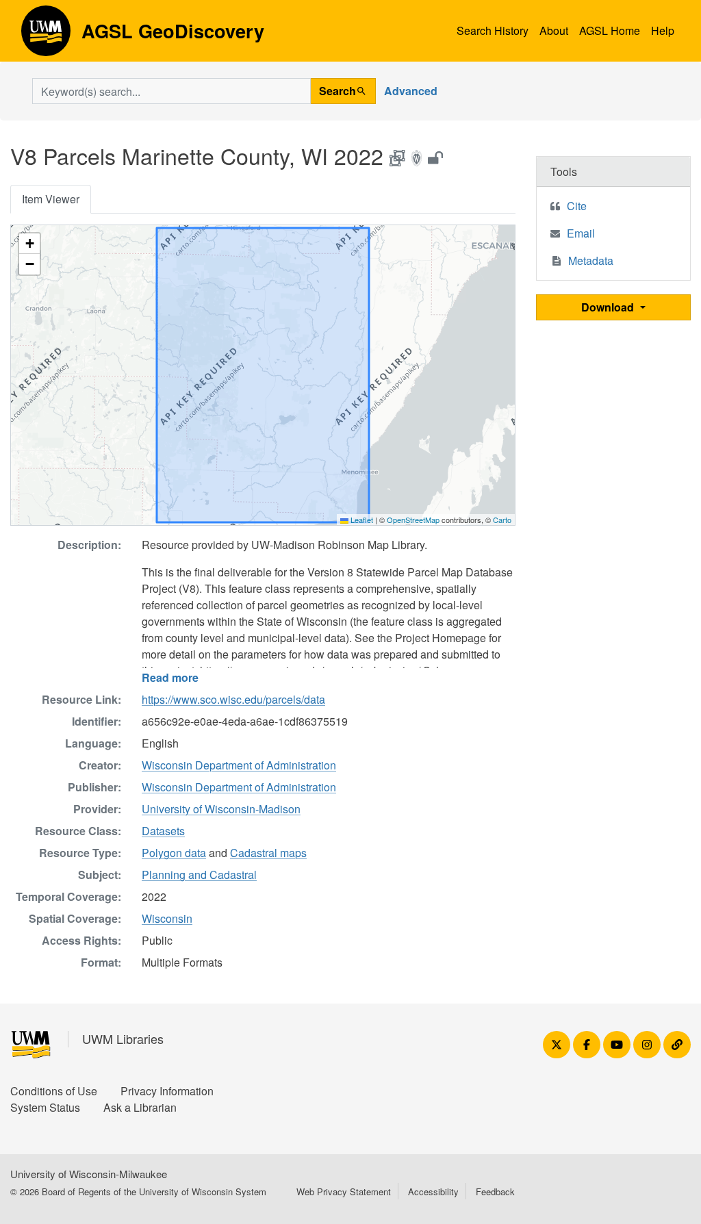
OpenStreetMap (413, 519)
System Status (45, 1107)
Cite (577, 206)
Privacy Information (167, 1091)
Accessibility (433, 1191)
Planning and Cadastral (199, 874)
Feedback (495, 1191)
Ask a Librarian (140, 1107)
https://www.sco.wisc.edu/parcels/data (233, 699)
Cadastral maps (268, 852)
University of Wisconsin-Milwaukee (88, 1173)
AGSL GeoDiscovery (45, 36)
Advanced (410, 91)
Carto (502, 519)
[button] (29, 243)
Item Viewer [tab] (50, 199)
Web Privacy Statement (343, 1191)
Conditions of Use (53, 1091)
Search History (492, 30)
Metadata (590, 260)
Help (662, 30)
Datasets (163, 831)
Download (609, 307)
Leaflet (360, 519)
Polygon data (174, 852)
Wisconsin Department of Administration (239, 765)
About (553, 30)
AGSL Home (609, 30)
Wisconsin (167, 918)
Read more (170, 677)
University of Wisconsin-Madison (221, 809)
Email (581, 233)
